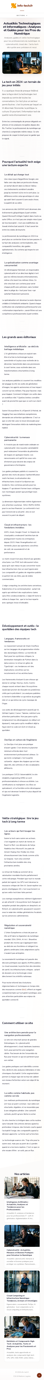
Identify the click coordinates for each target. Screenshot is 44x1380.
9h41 (24, 989)
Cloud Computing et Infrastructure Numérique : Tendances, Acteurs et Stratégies (22, 1298)
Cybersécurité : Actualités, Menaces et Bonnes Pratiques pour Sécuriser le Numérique (20, 1252)
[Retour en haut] (39, 1375)
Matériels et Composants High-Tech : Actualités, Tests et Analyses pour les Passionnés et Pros (21, 1345)
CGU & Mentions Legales (22, 1376)
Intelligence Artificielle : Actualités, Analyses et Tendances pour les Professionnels (18, 1206)
